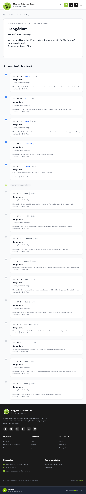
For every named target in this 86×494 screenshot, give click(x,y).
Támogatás (63, 448)
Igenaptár (34, 448)
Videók (33, 444)
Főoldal (5, 15)
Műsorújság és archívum (11, 444)
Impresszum (49, 467)
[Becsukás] (81, 490)
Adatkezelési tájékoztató (53, 464)
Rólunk (61, 441)
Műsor (21, 15)
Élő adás (6, 441)
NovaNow (80, 480)
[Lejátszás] (5, 490)
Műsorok (14, 15)
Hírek (33, 441)
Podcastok (7, 448)
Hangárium (17, 79)
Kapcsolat (62, 444)
